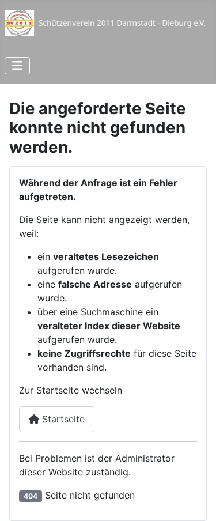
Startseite (62, 419)
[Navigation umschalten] (17, 65)
